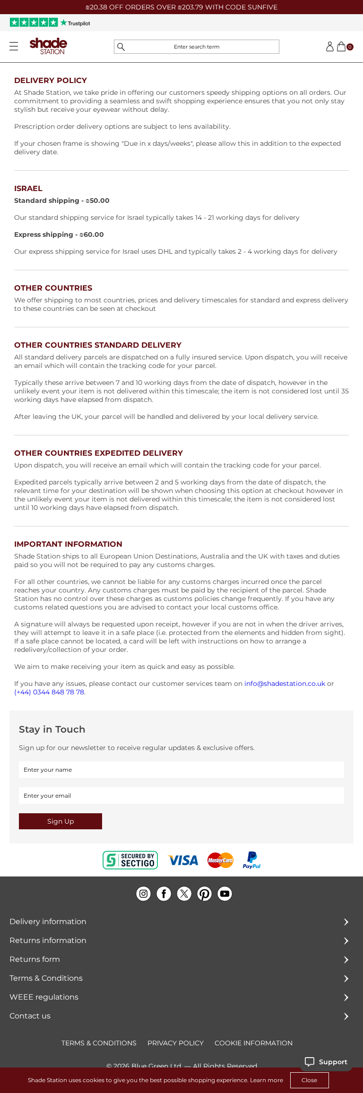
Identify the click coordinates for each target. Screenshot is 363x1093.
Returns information (47, 940)
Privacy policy (175, 1043)
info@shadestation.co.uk (284, 683)
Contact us (30, 1015)
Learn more (266, 1080)
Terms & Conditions (46, 978)
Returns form (34, 959)
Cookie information (254, 1043)
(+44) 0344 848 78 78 (49, 692)
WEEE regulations (43, 997)
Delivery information (47, 921)
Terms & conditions (99, 1043)
